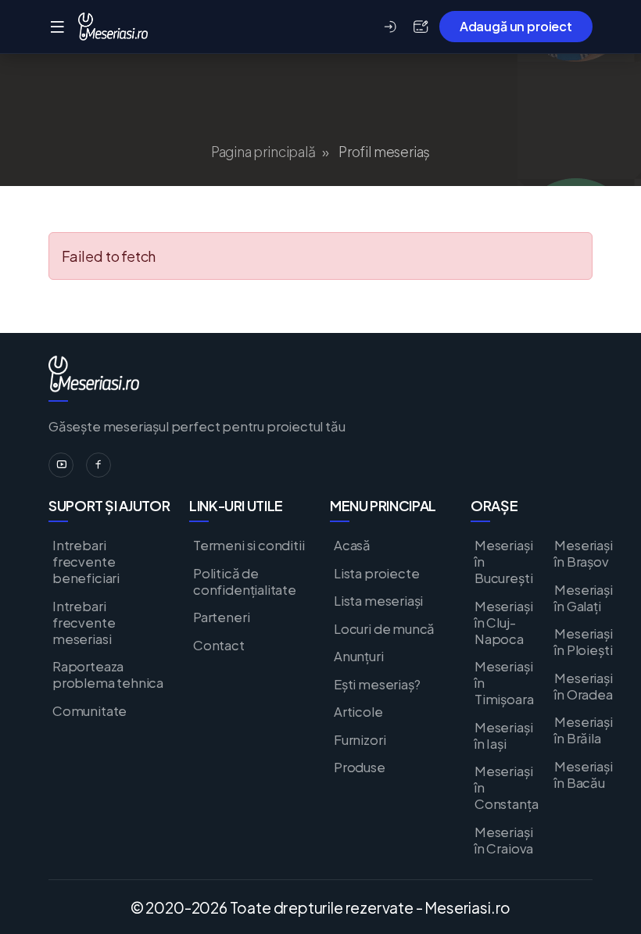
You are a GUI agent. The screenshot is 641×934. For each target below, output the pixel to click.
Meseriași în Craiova (503, 840)
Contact (219, 645)
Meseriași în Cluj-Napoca (503, 622)
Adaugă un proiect (516, 26)
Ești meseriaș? (377, 684)
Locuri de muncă (384, 629)
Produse (359, 767)
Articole (358, 711)
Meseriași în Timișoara (503, 682)
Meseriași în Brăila (583, 730)
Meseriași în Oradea (583, 686)
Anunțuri (359, 656)
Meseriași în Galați (583, 598)
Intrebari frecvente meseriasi (83, 622)
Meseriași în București (503, 561)
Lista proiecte (376, 573)
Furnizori (359, 740)
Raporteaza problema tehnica (107, 674)
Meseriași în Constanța (506, 787)
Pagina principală (263, 152)
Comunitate (89, 711)
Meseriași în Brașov (583, 553)
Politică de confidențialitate (244, 581)
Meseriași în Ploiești (583, 641)
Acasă (352, 545)
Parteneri (221, 617)
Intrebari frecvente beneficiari (86, 561)
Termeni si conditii (249, 545)
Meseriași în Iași (503, 735)
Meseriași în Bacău (583, 774)
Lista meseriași (378, 600)
